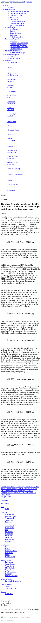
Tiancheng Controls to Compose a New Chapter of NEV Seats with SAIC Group (18, 493)
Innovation (13, 41)
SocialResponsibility (12, 139)
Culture (12, 31)
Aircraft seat (14, 17)
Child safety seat (15, 19)
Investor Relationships (13, 51)
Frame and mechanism (17, 21)
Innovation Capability (6, 560)
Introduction (14, 29)
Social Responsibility (17, 37)
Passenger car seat (16, 15)
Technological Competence (19, 43)
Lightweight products (17, 25)
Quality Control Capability (19, 47)
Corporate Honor (15, 33)
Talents (12, 56)
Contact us (9, 60)
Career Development (12, 54)
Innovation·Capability (12, 39)
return (8, 495)
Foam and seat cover (17, 23)
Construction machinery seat (19, 11)
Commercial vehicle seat (18, 13)
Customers (13, 35)
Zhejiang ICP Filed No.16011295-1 (13, 609)
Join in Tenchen (15, 58)
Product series (10, 9)
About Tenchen (10, 27)
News (7, 5)
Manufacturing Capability (18, 45)
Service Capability (16, 49)
